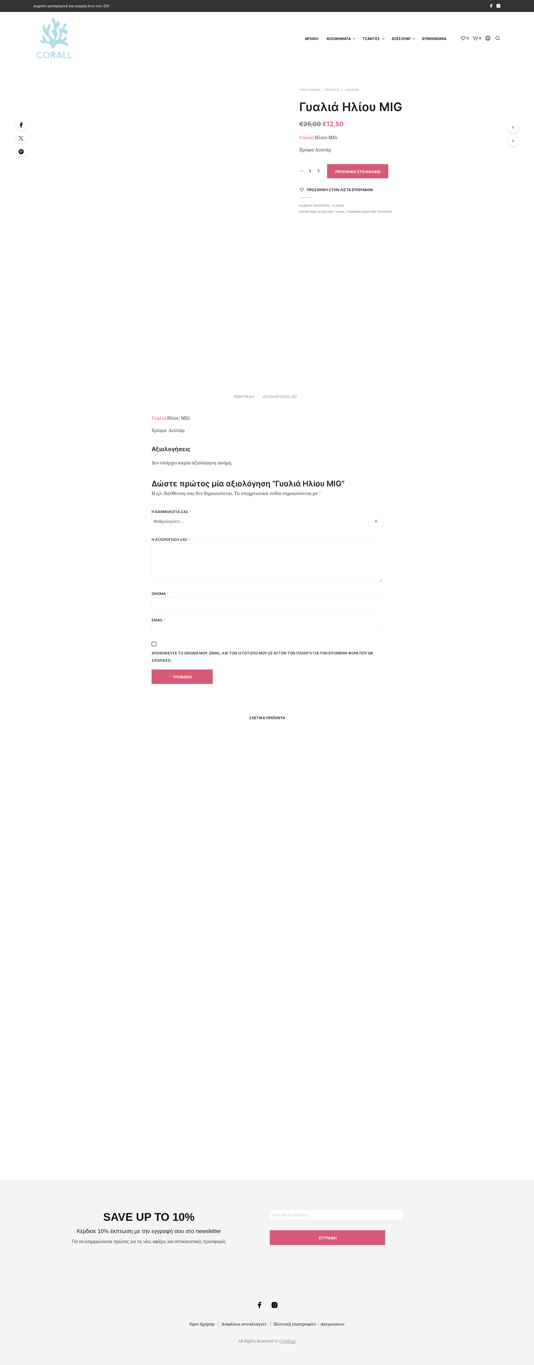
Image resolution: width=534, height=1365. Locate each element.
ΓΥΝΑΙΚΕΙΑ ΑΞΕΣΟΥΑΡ (361, 211)
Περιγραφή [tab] (243, 396)
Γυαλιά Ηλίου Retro (114, 836)
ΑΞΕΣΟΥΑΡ (401, 38)
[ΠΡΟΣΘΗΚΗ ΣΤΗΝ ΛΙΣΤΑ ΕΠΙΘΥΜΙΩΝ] (133, 821)
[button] (464, 38)
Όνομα (160, 593)
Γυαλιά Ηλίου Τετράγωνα (208, 836)
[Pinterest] (21, 151)
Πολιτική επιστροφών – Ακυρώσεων (309, 1324)
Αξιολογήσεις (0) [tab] (280, 396)
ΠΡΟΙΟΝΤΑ (332, 89)
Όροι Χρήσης (202, 1324)
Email (158, 620)
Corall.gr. (287, 1341)
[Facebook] (21, 124)
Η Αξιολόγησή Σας (171, 539)
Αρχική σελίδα (309, 89)
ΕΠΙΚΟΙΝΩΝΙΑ (434, 38)
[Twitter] (21, 138)
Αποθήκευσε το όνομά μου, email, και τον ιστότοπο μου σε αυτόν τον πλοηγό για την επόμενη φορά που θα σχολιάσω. (262, 656)
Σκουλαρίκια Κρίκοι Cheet (298, 1135)
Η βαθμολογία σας (171, 511)
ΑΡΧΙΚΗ (311, 38)
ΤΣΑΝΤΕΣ (371, 38)
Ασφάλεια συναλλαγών (244, 1324)
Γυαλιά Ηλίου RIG (379, 1135)
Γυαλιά (306, 137)
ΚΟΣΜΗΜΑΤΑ (339, 38)
